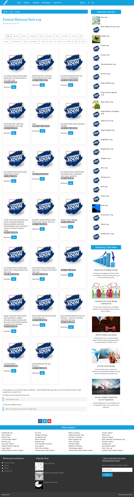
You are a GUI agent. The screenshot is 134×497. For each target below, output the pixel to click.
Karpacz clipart (107, 437)
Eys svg (38, 433)
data (83, 41)
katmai (23, 36)
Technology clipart (76, 448)
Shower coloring (50, 482)
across (59, 41)
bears (52, 41)
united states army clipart (44, 450)
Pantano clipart (107, 441)
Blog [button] (19, 2)
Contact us (8, 471)
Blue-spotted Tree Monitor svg (113, 439)
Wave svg (105, 435)
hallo (25, 41)
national (33, 36)
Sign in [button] (82, 2)
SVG (11, 12)
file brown (16, 41)
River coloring (40, 439)
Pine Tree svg (107, 448)
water (43, 41)
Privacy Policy (9, 463)
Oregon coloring (41, 435)
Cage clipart (6, 448)
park (41, 36)
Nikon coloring (74, 433)
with (76, 41)
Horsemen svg (40, 437)
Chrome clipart (74, 444)
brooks (68, 41)
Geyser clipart (107, 433)
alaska (15, 36)
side (80, 36)
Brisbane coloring (75, 446)
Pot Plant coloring (75, 437)
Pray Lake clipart (8, 444)
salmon (65, 36)
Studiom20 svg (7, 433)
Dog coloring (49, 463)
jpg (14, 87)
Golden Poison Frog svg (10, 446)
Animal (17, 12)
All (8, 36)
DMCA (6, 468)
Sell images (46, 2)
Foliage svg (106, 444)
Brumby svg (6, 441)
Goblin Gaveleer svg (76, 435)
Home (5, 12)
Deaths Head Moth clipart (54, 473)
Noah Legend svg (75, 439)
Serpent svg (39, 441)
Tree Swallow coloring (43, 444)
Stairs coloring (74, 441)
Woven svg (6, 437)
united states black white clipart (81, 450)
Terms (6, 465)
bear (57, 36)
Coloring (36, 2)
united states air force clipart (12, 450)
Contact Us (57, 2)
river (73, 36)
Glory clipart (6, 435)
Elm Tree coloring (41, 448)
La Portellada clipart (9, 439)
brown (49, 36)
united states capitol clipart (112, 450)
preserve (34, 41)
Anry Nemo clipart (109, 446)
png (42, 131)
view (6, 41)
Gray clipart (39, 446)
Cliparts (26, 2)
